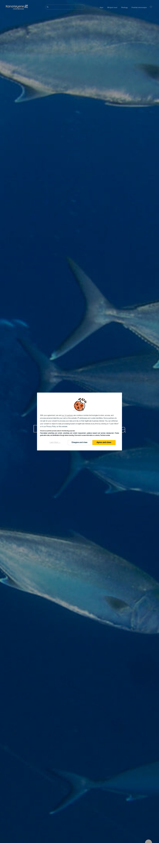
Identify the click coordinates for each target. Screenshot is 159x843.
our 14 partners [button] (67, 415)
